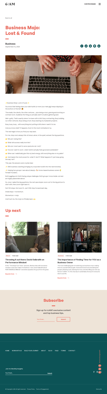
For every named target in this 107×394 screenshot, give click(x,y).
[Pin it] (90, 46)
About (43, 350)
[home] (10, 4)
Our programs (90, 4)
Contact (71, 350)
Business (10, 43)
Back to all (8, 18)
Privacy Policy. (31, 389)
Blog (50, 350)
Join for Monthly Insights (14, 369)
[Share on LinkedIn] (94, 46)
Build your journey (31, 350)
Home (7, 350)
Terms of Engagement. (42, 389)
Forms (63, 350)
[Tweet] (86, 46)
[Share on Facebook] (81, 46)
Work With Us (17, 350)
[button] (100, 4)
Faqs (56, 350)
